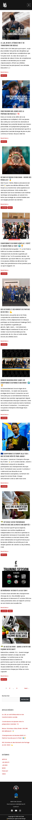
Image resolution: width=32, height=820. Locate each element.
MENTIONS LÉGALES (16, 801)
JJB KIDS (4, 208)
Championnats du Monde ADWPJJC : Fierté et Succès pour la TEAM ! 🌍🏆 (15, 245)
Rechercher (6, 696)
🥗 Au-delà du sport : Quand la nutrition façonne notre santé (16, 648)
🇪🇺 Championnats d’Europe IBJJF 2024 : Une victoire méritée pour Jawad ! (15, 455)
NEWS (10, 208)
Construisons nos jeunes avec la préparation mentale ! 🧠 (12, 113)
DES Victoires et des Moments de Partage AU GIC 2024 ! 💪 (15, 311)
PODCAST (5, 771)
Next (26, 688)
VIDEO (10, 611)
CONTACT (16, 806)
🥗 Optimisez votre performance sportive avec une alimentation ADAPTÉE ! (15, 523)
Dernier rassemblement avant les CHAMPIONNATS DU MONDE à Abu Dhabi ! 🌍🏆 (15, 383)
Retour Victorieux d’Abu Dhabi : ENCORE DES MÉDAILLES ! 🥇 (16, 179)
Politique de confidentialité (16, 804)
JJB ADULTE (5, 762)
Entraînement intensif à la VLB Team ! (14, 590)
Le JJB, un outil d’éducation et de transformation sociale (12, 44)
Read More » (5, 72)
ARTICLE (3, 75)
